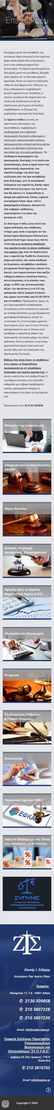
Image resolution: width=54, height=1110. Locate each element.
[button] (3, 4)
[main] (27, 20)
